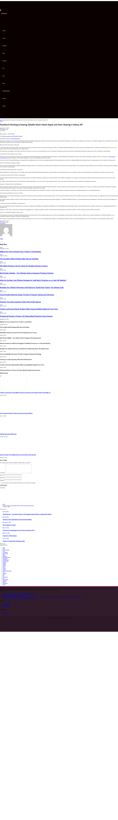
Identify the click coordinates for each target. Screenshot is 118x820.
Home (4, 30)
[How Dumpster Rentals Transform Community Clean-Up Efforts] (13, 410)
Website (1, 480)
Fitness (4, 566)
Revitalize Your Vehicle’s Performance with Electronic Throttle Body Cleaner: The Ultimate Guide (32, 287)
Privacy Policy (6, 614)
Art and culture (6, 550)
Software (5, 580)
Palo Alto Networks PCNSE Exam (8, 434)
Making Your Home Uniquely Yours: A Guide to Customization (20, 252)
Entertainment (6, 559)
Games (4, 568)
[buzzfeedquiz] (3, 13)
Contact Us (5, 612)
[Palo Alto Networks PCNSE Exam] (13, 431)
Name (1, 475)
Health (4, 569)
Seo (3, 578)
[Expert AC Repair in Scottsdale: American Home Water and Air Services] (13, 452)
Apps (4, 548)
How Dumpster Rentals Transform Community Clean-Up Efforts (16, 413)
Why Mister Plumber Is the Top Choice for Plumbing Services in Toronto (24, 266)
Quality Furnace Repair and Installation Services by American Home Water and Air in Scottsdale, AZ (25, 392)
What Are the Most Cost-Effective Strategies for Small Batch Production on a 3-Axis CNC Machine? (33, 280)
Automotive (5, 552)
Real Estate (5, 577)
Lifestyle (4, 60)
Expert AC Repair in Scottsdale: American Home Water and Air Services (18, 455)
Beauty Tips (5, 553)
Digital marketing (6, 90)
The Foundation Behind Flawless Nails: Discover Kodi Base (19, 259)
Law (4, 572)
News (4, 120)
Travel (4, 38)
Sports (4, 106)
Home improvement (7, 570)
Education (5, 558)
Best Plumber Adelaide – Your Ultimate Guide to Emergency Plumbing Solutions (26, 273)
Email (1, 477)
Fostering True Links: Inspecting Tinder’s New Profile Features (20, 302)
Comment (2, 472)
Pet (3, 68)
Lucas (1, 128)
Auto (4, 83)
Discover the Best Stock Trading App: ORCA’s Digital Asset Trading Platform (19, 593)
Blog (4, 53)
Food (4, 567)
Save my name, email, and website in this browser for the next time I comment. (19, 482)
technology (5, 583)
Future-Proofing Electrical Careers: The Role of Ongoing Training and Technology (27, 295)
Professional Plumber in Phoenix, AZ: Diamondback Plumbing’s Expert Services (26, 316)
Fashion (4, 562)
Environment (5, 561)
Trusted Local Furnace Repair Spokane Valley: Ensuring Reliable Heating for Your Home (29, 309)
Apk (3, 75)
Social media (5, 579)
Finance (4, 563)
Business (5, 45)
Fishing (4, 98)
